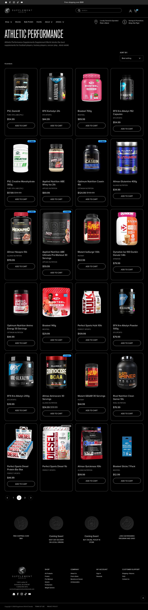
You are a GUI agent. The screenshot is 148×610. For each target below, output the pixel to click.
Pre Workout (49, 579)
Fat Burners (48, 585)
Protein (47, 576)
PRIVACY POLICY (52, 606)
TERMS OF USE (40, 606)
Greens (47, 582)
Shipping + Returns (128, 573)
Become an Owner (77, 579)
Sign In (98, 573)
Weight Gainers (50, 588)
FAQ (123, 576)
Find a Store (74, 576)
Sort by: (124, 52)
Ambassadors (75, 582)
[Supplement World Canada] (18, 11)
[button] (137, 11)
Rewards (99, 576)
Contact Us (125, 579)
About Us (74, 573)
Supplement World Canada (24, 606)
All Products (49, 573)
